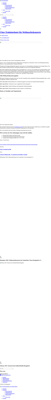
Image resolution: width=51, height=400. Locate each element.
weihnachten (27, 144)
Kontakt (4, 12)
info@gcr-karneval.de (5, 375)
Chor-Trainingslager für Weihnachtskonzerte (20, 32)
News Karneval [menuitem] (8, 391)
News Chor (7, 11)
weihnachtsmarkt (33, 144)
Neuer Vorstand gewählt (5, 149)
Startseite (4, 2)
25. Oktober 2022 (5, 37)
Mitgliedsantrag (6, 378)
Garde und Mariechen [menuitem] (9, 393)
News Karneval (8, 5)
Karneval (5, 4)
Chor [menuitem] (4, 395)
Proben (12, 144)
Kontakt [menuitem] (4, 398)
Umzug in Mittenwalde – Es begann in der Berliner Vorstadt (13, 154)
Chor (4, 10)
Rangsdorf (16, 144)
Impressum (5, 382)
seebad (20, 144)
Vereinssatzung (6, 379)
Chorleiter (4, 144)
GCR (7, 144)
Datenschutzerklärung (7, 380)
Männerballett (8, 8)
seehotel (23, 144)
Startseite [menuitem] (4, 388)
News (2, 40)
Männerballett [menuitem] (8, 394)
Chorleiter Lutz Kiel (19, 126)
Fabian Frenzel (5, 35)
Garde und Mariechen (9, 7)
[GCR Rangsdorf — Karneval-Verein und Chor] (4, 0)
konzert (9, 144)
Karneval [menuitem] (5, 390)
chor (1, 144)
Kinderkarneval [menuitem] (8, 392)
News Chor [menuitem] (7, 397)
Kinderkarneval (8, 6)
